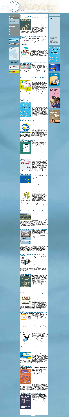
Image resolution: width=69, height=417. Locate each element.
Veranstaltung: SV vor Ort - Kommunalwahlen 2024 (32, 210)
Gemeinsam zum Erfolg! (25, 16)
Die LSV (22, 10)
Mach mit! (35, 10)
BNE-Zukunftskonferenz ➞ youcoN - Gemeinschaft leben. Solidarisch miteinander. (33, 62)
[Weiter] (32, 412)
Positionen (29, 10)
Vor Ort (40, 10)
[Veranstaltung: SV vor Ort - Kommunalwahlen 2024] (25, 219)
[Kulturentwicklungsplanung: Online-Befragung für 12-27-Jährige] (25, 343)
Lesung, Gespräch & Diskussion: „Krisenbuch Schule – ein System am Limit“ (54, 31)
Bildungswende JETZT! (25, 366)
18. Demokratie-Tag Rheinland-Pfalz (28, 351)
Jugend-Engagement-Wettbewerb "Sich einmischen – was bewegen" (33, 37)
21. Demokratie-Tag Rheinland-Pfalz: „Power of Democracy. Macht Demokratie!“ (54, 22)
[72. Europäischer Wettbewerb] (25, 132)
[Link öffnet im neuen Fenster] (54, 61)
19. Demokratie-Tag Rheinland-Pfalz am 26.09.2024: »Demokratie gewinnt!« (32, 78)
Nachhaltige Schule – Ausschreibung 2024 (30, 189)
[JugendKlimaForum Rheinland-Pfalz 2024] (25, 169)
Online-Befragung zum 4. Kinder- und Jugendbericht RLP (33, 312)
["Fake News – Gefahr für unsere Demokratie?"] (25, 408)
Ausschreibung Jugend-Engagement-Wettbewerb (31, 293)
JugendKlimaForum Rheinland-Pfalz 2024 (30, 158)
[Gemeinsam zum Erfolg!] (25, 286)
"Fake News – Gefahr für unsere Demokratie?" (31, 393)
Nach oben (33, 414)
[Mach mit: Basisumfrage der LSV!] (25, 153)
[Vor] (20, 412)
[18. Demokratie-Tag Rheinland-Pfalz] (25, 358)
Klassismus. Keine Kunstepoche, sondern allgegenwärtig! (53, 37)
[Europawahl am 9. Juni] (25, 182)
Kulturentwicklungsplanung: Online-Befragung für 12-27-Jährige (33, 331)
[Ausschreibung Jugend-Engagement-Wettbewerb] (25, 304)
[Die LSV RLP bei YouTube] (15, 62)
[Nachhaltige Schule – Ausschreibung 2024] (25, 203)
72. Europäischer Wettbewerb (27, 120)
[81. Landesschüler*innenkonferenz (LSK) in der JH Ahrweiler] (25, 264)
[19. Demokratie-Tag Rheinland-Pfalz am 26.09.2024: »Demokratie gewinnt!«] (25, 90)
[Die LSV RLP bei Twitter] (12, 62)
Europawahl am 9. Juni (25, 174)
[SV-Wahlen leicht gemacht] (25, 116)
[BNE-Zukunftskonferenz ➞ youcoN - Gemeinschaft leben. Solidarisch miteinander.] (25, 68)
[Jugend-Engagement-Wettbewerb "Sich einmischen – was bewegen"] (24, 57)
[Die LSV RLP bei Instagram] (17, 62)
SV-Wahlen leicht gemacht (26, 100)
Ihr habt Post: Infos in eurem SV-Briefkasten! (54, 42)
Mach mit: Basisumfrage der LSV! (28, 140)
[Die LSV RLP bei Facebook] (9, 62)
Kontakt (45, 10)
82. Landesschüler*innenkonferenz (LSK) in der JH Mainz (33, 229)
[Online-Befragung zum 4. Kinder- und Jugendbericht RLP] (25, 319)
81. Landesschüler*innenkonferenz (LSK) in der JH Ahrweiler (32, 255)
